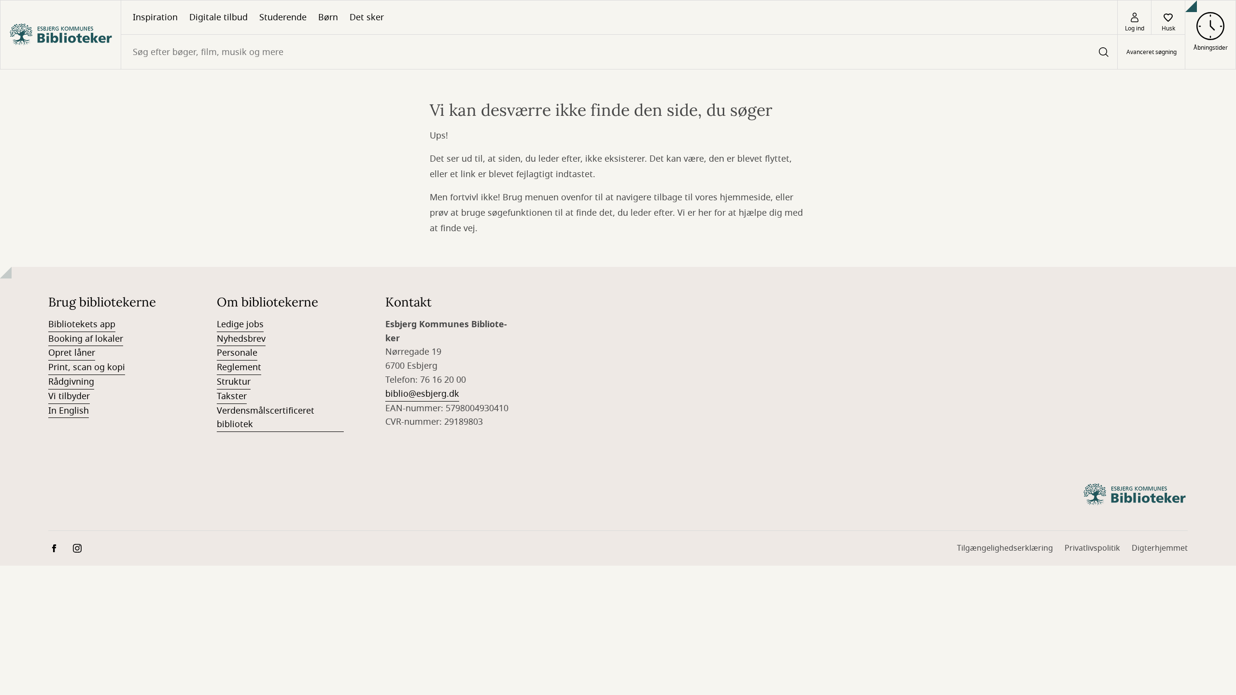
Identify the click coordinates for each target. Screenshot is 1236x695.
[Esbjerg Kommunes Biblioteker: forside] (60, 34)
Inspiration (155, 17)
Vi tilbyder (69, 396)
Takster (232, 396)
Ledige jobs (240, 324)
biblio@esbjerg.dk (422, 394)
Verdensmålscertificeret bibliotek (265, 417)
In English (68, 410)
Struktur (234, 381)
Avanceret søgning (1151, 52)
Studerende (283, 17)
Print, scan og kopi (86, 367)
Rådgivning (71, 381)
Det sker (367, 17)
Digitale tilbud (218, 17)
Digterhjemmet (1160, 548)
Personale (237, 353)
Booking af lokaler (85, 339)
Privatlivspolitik (1092, 548)
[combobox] (619, 52)
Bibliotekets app (81, 324)
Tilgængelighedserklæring (1005, 548)
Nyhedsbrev (241, 339)
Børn (328, 17)
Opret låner (71, 353)
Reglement (239, 367)
